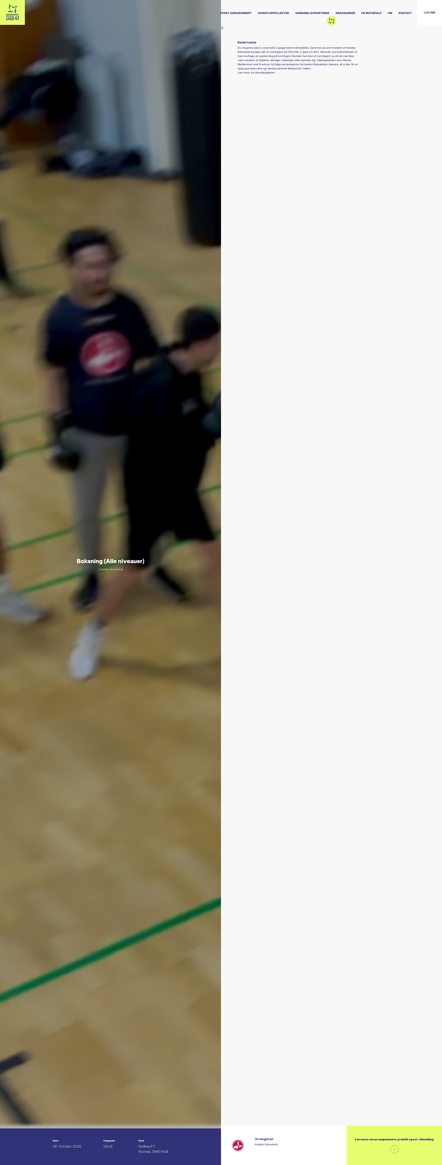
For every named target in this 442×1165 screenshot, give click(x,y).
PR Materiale (371, 13)
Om (390, 13)
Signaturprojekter (273, 13)
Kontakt (405, 13)
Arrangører (345, 13)
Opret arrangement (236, 13)
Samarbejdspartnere (312, 13)
